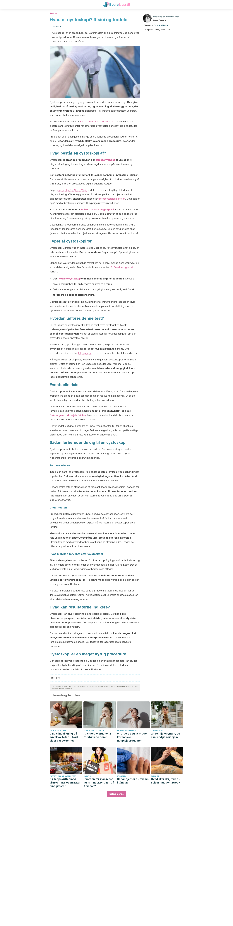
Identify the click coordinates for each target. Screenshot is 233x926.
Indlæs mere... (116, 794)
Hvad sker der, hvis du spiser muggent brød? (165, 780)
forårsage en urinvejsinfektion (68, 415)
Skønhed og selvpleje (94, 731)
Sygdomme (122, 776)
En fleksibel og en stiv (122, 267)
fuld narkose (85, 353)
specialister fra (72, 190)
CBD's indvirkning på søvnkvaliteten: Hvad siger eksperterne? (64, 737)
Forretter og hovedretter (63, 776)
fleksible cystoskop (69, 278)
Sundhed (53, 13)
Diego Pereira (159, 20)
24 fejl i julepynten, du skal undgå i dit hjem (165, 735)
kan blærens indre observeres (96, 121)
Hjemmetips (157, 731)
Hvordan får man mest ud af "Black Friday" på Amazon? (98, 782)
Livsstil (87, 776)
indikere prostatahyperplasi (97, 209)
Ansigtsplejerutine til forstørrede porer (97, 735)
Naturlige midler (58, 731)
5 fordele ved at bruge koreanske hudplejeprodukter (132, 737)
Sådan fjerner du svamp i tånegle (133, 780)
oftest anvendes (105, 159)
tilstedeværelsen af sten (111, 198)
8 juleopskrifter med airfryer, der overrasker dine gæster (65, 782)
